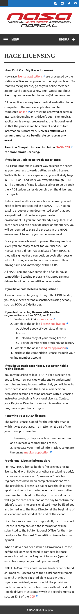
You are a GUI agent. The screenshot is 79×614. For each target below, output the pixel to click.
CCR (32, 596)
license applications (30, 76)
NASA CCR (63, 147)
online (23, 111)
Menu (15, 39)
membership (45, 319)
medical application (53, 348)
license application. (53, 323)
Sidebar (64, 39)
